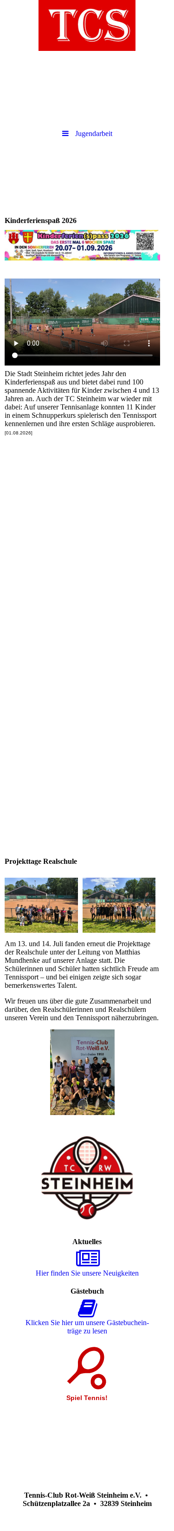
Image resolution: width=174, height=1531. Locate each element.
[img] (87, 25)
